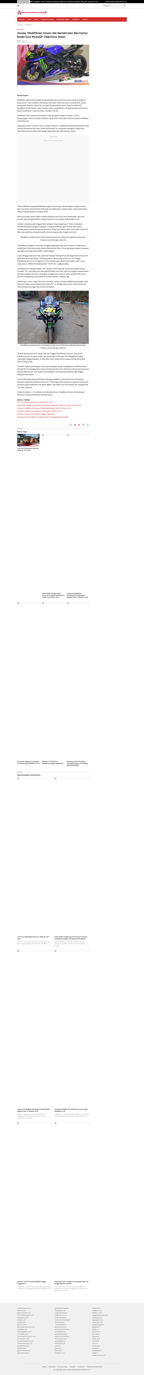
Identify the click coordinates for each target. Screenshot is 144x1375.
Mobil (29, 19)
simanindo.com (97, 1322)
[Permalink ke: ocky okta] (19, 41)
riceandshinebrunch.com (25, 1341)
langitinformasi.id (60, 1315)
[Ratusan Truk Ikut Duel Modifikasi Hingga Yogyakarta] (53, 681)
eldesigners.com (22, 1318)
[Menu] (18, 5)
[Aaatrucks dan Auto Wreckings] (31, 12)
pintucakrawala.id (61, 1318)
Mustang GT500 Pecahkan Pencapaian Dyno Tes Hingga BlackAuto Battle (43, 417)
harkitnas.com (97, 1313)
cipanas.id (95, 1336)
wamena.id (96, 1346)
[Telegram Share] (83, 425)
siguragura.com (97, 1320)
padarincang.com (98, 1325)
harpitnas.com (97, 1311)
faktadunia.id (21, 1348)
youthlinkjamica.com (24, 1308)
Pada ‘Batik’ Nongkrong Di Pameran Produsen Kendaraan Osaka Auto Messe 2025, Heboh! (49, 405)
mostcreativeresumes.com (26, 1336)
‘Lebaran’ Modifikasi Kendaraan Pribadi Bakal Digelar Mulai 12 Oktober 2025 (44, 408)
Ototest (85, 19)
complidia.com (22, 1329)
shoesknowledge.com (24, 1343)
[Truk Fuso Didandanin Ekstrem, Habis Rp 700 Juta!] (28, 440)
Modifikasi (75, 19)
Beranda (21, 19)
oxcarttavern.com (23, 1339)
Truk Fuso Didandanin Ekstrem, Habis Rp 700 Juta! (35, 402)
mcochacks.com (22, 1334)
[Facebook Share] (70, 425)
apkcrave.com (22, 1325)
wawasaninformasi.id (62, 1329)
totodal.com (21, 1322)
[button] (125, 5)
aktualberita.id (59, 1322)
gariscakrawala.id (23, 1353)
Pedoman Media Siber (95, 1367)
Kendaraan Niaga (63, 19)
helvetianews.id (60, 1311)
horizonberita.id (60, 1332)
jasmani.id (95, 1334)
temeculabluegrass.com (25, 1315)
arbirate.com (21, 1311)
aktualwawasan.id (61, 1339)
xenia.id (94, 1343)
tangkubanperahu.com (100, 1315)
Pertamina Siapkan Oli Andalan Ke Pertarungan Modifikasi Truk (39, 411)
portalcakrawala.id (61, 1334)
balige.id (95, 1353)
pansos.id (58, 1348)
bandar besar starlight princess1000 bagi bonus (108, 25)
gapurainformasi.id (23, 1350)
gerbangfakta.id (60, 1341)
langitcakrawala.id (61, 1313)
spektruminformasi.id (62, 1336)
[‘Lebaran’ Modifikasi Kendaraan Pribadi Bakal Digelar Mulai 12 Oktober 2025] (78, 512)
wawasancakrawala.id (62, 1320)
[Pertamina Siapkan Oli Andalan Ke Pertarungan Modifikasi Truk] (28, 681)
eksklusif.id (96, 1339)
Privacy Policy (62, 1367)
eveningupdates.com (24, 1332)
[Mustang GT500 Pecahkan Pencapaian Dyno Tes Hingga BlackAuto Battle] (78, 681)
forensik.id (58, 1350)
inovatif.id (95, 1341)
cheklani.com (21, 1320)
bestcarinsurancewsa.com (26, 1327)
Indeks (44, 1367)
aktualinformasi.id (23, 1346)
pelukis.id (95, 1329)
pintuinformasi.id (60, 1327)
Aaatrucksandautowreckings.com (78, 1370)
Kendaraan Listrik (47, 19)
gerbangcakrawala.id (62, 1308)
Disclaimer (81, 1367)
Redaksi (72, 1367)
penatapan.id (96, 1350)
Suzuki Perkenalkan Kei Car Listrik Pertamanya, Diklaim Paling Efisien (100, 2)
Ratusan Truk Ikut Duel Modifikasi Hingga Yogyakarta (36, 414)
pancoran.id (96, 1332)
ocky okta (24, 41)
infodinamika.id (60, 1343)
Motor (36, 19)
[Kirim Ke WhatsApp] (87, 425)
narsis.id (57, 1346)
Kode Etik (52, 1367)
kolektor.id (95, 1327)
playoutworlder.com (24, 1313)
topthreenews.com (98, 1355)
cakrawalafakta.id (61, 1325)
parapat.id (95, 1348)
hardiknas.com (60, 1353)
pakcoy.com (96, 1308)
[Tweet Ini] (75, 425)
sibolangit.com (97, 1318)
